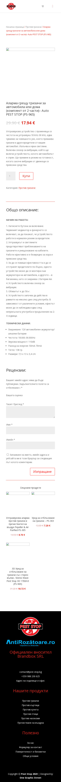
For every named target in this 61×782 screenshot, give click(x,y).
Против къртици (30, 705)
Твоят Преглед (15, 404)
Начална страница (15, 26)
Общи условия (30, 756)
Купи (26, 176)
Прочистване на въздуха (30, 722)
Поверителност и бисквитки (30, 751)
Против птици (30, 713)
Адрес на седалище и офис (30, 680)
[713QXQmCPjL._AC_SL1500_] (30, 50)
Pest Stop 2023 (29, 773)
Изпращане (42, 471)
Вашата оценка (14, 395)
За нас (30, 742)
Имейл (10, 439)
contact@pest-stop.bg (30, 671)
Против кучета (30, 709)
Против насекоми (30, 718)
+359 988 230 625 (30, 676)
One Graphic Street (30, 777)
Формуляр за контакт (30, 747)
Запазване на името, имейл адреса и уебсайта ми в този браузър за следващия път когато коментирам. (29, 458)
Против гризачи (33, 26)
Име (9, 424)
